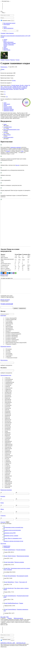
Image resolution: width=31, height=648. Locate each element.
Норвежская (8, 451)
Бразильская (8, 396)
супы (22, 151)
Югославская (8, 486)
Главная (2, 59)
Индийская (8, 415)
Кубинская (7, 434)
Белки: (2, 502)
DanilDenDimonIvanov (13, 603)
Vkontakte (3, 33)
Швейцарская (8, 481)
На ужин (8, 352)
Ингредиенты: (4, 360)
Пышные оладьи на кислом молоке (12, 530)
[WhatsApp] (15, 273)
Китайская (7, 429)
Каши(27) (8, 331)
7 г (4, 91)
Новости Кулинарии (8, 42)
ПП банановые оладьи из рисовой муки (13, 527)
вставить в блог (4, 274)
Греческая (7, 406)
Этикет (5, 46)
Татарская (7, 465)
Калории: (3, 496)
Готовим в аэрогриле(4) (12, 336)
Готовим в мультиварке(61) (12, 332)
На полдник (9, 353)
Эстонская (7, 484)
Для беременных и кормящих (19, 88)
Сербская (7, 460)
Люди (4, 47)
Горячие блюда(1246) (11, 319)
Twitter (7, 33)
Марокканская (8, 444)
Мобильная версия (18, 618)
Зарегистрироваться (8, 28)
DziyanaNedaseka (12, 575)
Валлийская (8, 399)
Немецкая (7, 450)
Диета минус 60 (23, 582)
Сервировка (11, 44)
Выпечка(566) (9, 326)
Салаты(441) (9, 321)
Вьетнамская (8, 402)
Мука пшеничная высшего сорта (11, 129)
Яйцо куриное (7, 134)
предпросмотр (22, 308)
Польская (7, 454)
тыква (4, 102)
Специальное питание (11, 357)
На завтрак (9, 349)
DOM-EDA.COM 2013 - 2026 (8, 642)
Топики (5, 39)
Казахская (7, 425)
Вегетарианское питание (7, 89)
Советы (5, 43)
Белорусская (8, 392)
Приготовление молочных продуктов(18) (16, 342)
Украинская (8, 471)
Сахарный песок (7, 127)
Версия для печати (5, 299)
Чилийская (8, 478)
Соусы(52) (8, 325)
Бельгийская (8, 393)
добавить (16, 308)
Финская (7, 474)
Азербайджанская (9, 382)
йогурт (17, 165)
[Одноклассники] (5, 273)
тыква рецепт (6, 104)
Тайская (7, 464)
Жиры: (2, 509)
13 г (7, 96)
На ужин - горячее (11, 86)
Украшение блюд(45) (11, 344)
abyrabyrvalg (11, 588)
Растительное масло (8, 137)
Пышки (21, 603)
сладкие (8, 151)
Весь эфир (3, 617)
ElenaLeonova (4, 66)
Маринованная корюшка (23, 556)
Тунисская (7, 467)
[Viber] (13, 273)
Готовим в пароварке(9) (12, 335)
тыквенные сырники (8, 109)
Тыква (5, 124)
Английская (8, 385)
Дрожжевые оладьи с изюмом (10, 535)
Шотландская (8, 483)
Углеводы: (3, 515)
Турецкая (7, 468)
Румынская (8, 457)
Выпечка (12, 59)
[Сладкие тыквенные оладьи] (2, 69)
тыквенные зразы (7, 108)
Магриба (7, 439)
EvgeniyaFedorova (12, 609)
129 (26, 102)
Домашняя (7, 411)
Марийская (8, 442)
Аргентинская (8, 388)
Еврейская (7, 412)
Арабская (7, 386)
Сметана (5, 132)
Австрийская (8, 380)
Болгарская (8, 395)
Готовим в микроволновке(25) (13, 334)
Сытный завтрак (15, 85)
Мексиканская (8, 445)
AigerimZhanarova (12, 595)
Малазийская (8, 441)
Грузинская (8, 408)
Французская (8, 476)
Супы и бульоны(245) (11, 318)
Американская (8, 383)
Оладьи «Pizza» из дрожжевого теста (12, 538)
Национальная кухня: (6, 375)
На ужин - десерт (21, 86)
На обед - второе (24, 85)
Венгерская (8, 401)
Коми (6, 431)
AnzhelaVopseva (11, 549)
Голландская (8, 405)
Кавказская (8, 424)
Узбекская (7, 470)
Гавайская (7, 403)
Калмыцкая (8, 427)
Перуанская (8, 452)
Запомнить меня (6, 20)
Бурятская (7, 398)
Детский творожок (20, 549)
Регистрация (6, 24)
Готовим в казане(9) (11, 338)
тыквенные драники (8, 110)
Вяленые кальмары (19, 562)
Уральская (7, 473)
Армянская (8, 389)
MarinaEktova (11, 582)
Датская (7, 409)
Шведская (7, 480)
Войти (12, 20)
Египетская (8, 414)
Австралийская (9, 379)
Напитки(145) (9, 323)
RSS (7, 617)
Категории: (3, 315)
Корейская (7, 432)
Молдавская (8, 447)
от (1, 492)
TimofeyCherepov (12, 556)
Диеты (9, 43)
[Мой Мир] (7, 273)
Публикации (6, 547)
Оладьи (17, 59)
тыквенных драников (15, 147)
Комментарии (6, 546)
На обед (8, 350)
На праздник (8, 88)
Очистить (3, 522)
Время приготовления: (6, 490)
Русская (7, 458)
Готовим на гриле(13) (11, 341)
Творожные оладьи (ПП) (9, 532)
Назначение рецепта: (6, 346)
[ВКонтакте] (1, 273)
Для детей (21, 89)
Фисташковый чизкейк (22, 575)
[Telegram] (11, 273)
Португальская (8, 455)
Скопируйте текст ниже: (7, 295)
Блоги (4, 40)
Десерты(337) (9, 328)
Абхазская (7, 377)
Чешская (7, 477)
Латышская (8, 437)
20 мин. (14, 80)
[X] (3, 273)
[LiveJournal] (9, 273)
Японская (7, 487)
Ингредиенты (6, 49)
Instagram (11, 33)
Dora (9, 568)
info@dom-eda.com (20, 642)
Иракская (7, 416)
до (16, 492)
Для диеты (16, 89)
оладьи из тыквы (7, 106)
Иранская (7, 418)
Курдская (7, 435)
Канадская (7, 428)
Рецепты (5, 48)
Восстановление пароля (9, 23)
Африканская (8, 390)
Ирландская (8, 419)
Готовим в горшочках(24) (12, 339)
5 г (5, 94)
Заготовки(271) (9, 329)
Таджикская (8, 463)
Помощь (10, 618)
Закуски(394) (9, 322)
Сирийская (8, 461)
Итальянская (8, 422)
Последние (3, 543)
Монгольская (8, 448)
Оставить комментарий (7, 303)
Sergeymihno (11, 562)
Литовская (7, 438)
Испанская (7, 421)
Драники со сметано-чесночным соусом (13, 541)
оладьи (5, 105)
